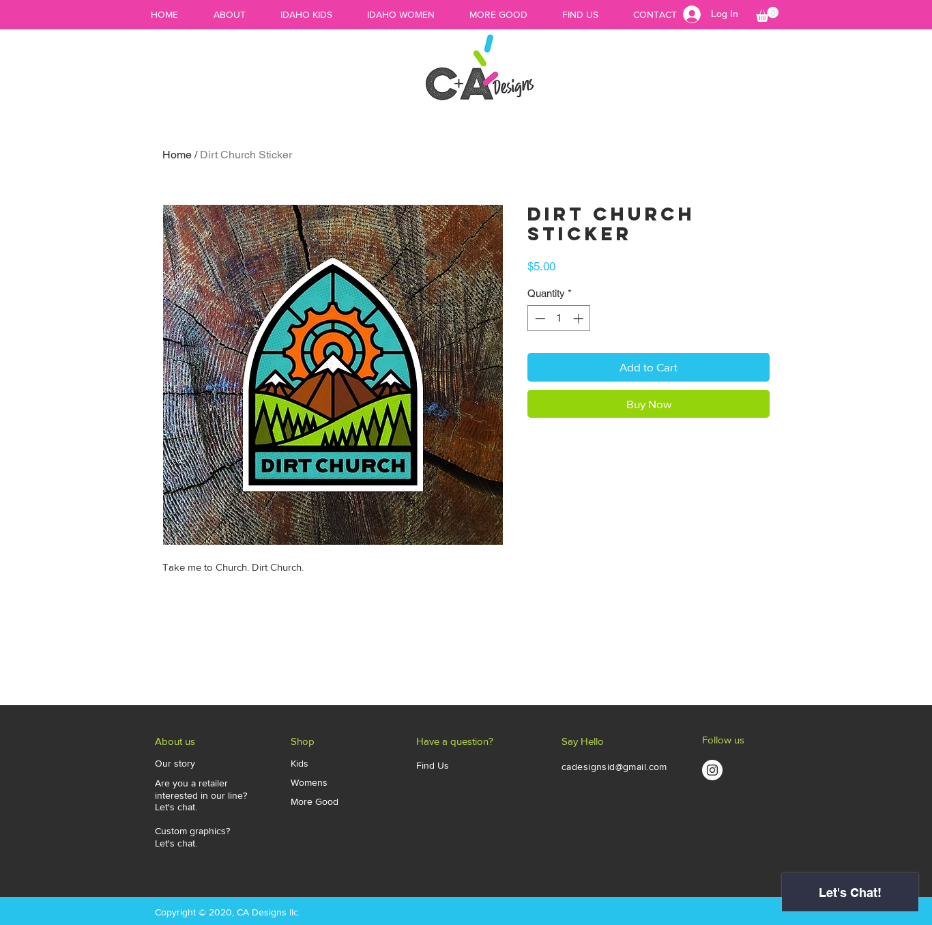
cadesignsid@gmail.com (614, 766)
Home (177, 154)
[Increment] (579, 318)
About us (175, 741)
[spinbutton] (559, 318)
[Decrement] (538, 318)
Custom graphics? (192, 830)
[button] (767, 14)
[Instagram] (712, 770)
